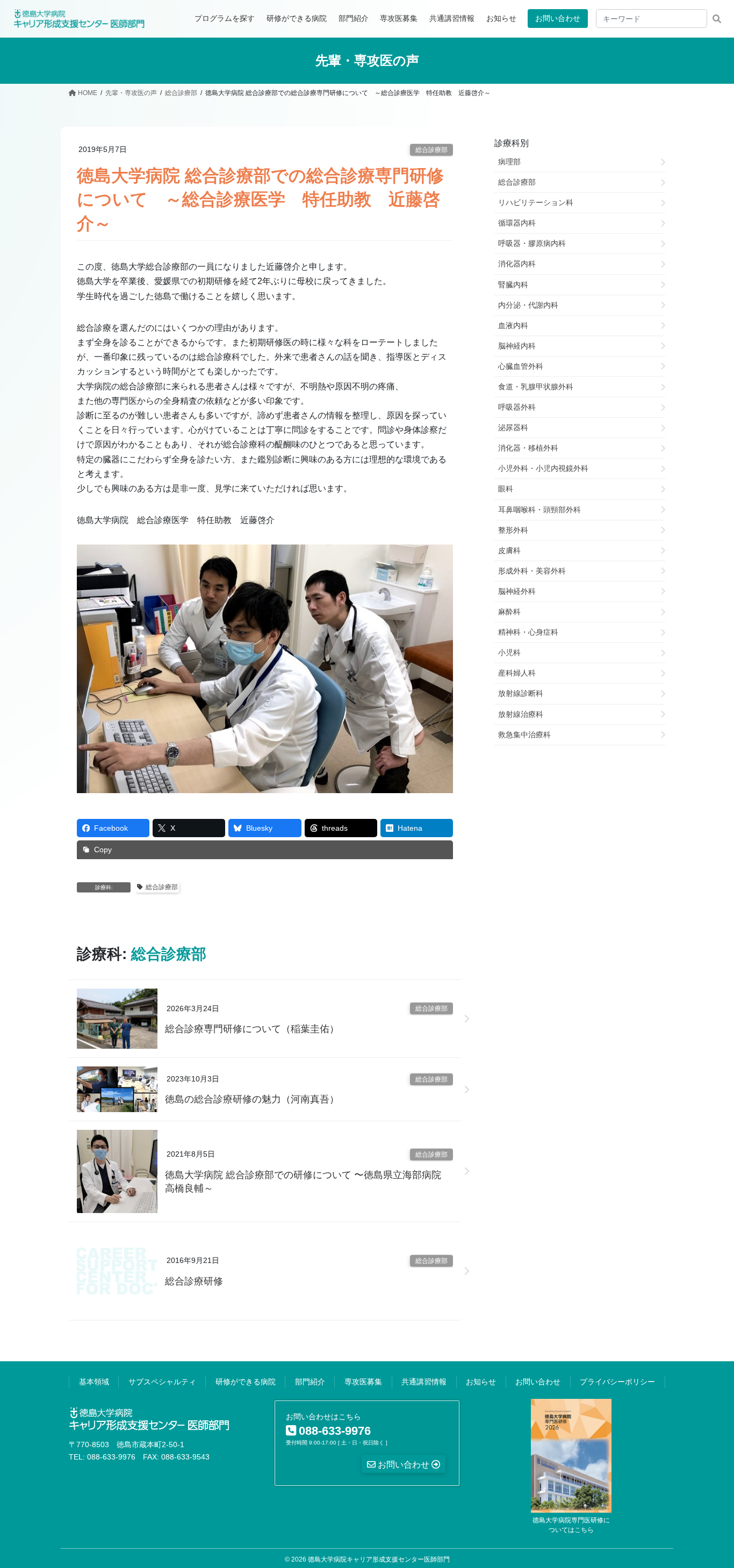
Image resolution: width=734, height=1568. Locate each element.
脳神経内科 (517, 346)
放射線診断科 (520, 693)
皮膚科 (509, 550)
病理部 (509, 161)
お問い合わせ (557, 18)
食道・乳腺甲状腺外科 (535, 386)
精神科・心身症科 (528, 632)
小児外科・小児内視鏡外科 (543, 468)
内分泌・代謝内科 (528, 305)
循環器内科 (517, 223)
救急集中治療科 (524, 734)
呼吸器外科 (517, 407)
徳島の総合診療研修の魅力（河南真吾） (252, 1099)
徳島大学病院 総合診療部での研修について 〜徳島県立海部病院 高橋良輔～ (308, 1182)
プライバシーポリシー (617, 1381)
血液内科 (513, 325)
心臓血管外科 (520, 366)
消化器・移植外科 (528, 448)
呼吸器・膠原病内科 (532, 243)
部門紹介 (310, 1381)
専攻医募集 (363, 1381)
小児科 (509, 652)
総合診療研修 (194, 1281)
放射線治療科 (520, 714)
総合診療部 (431, 150)
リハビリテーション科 (535, 202)
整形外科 (513, 530)
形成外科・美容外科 (532, 571)
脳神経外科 (517, 591)
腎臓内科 (513, 284)
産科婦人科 (517, 673)
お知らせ (481, 1381)
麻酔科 (509, 611)
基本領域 (94, 1381)
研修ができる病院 (245, 1381)
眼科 (505, 488)
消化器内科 (517, 263)
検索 (716, 18)
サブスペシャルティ (162, 1381)
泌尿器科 (513, 427)
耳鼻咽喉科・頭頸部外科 (539, 509)
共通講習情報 (424, 1381)
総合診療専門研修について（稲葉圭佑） (252, 1028)
